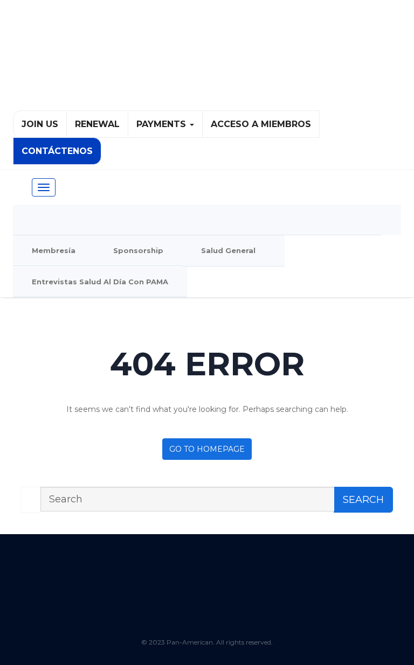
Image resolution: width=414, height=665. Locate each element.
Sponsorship (138, 250)
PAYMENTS (162, 124)
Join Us (40, 124)
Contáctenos (57, 151)
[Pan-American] (207, 60)
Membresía (53, 250)
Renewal (97, 124)
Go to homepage (207, 449)
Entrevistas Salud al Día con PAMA (100, 281)
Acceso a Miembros (261, 124)
